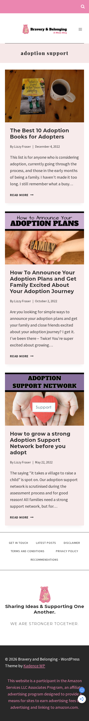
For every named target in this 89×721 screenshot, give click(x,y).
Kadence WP (34, 665)
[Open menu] (80, 29)
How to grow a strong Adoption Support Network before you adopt (40, 443)
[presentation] (44, 96)
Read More (22, 195)
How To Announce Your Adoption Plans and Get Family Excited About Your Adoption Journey (43, 281)
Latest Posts (46, 543)
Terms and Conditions (27, 551)
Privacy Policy (67, 551)
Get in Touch (18, 543)
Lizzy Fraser (22, 146)
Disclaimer (72, 543)
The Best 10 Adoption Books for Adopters (39, 133)
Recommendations (44, 559)
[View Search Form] (83, 6)
